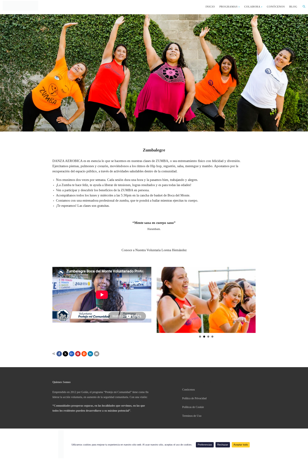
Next (261, 299)
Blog (293, 6)
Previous (151, 299)
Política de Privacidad (194, 398)
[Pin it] (78, 353)
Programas (228, 6)
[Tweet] (65, 353)
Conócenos (276, 6)
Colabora (252, 6)
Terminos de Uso (191, 415)
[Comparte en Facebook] (59, 353)
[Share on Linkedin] (84, 353)
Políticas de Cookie (193, 407)
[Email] (96, 353)
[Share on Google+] (71, 353)
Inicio (210, 6)
